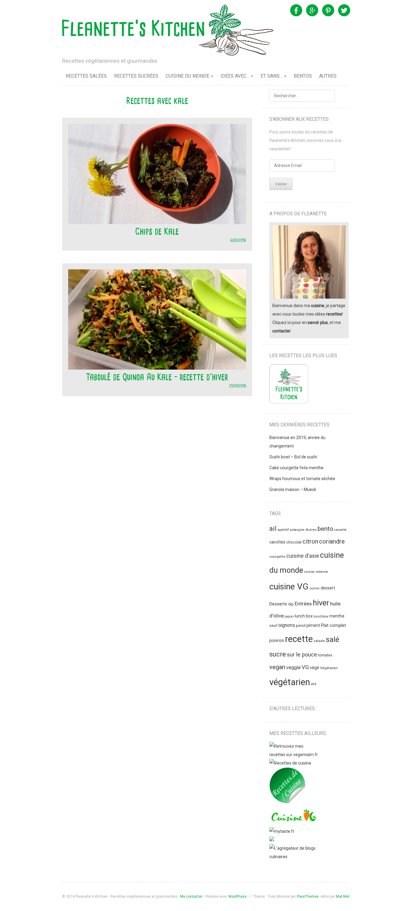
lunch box (304, 616)
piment (313, 625)
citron (310, 541)
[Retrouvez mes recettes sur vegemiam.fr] (293, 754)
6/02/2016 (238, 240)
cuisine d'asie (302, 556)
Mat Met (343, 896)
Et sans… (272, 76)
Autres (328, 76)
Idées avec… (234, 76)
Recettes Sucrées (136, 76)
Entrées (303, 604)
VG (305, 667)
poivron (276, 640)
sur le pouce (302, 654)
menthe (336, 616)
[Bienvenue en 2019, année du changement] (288, 385)
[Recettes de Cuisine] (290, 763)
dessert (328, 587)
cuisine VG (289, 587)
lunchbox (321, 616)
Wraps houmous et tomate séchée (302, 478)
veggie (293, 667)
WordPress (237, 896)
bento (325, 528)
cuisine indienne (316, 572)
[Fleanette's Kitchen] (167, 30)
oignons (286, 625)
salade (319, 641)
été (313, 684)
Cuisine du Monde (187, 76)
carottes (277, 542)
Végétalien (329, 668)
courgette (277, 556)
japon (289, 616)
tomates (325, 655)
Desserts (278, 604)
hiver (321, 602)
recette (299, 639)
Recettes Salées (86, 76)
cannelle (340, 530)
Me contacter (191, 896)
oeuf (273, 625)
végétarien (289, 682)
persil (301, 625)
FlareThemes (308, 896)
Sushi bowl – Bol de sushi (293, 456)
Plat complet (333, 625)
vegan (277, 667)
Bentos (303, 76)
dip (291, 604)
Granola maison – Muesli (292, 489)
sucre (277, 654)
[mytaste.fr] (281, 831)
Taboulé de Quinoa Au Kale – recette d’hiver (157, 376)
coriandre (332, 541)
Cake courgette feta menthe (296, 467)
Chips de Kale (157, 231)
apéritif (283, 530)
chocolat (294, 542)
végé (314, 667)
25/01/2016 (237, 386)
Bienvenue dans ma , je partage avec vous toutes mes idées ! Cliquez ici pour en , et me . (308, 318)
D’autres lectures (292, 708)
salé (332, 639)
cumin (314, 588)
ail (273, 528)
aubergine (297, 530)
